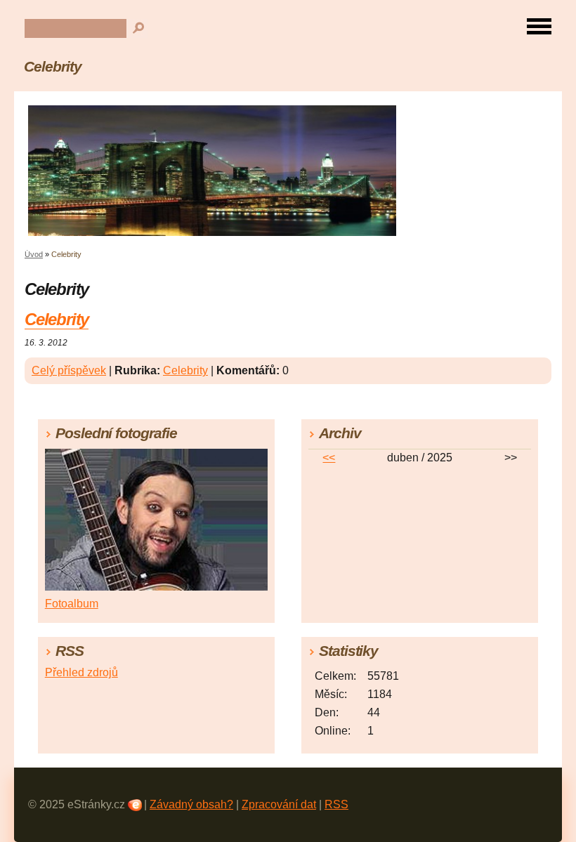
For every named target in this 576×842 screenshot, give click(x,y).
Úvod (34, 254)
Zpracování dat (279, 804)
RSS (336, 804)
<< (328, 457)
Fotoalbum (71, 604)
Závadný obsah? (191, 804)
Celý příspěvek (69, 370)
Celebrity (52, 66)
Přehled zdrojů (81, 672)
